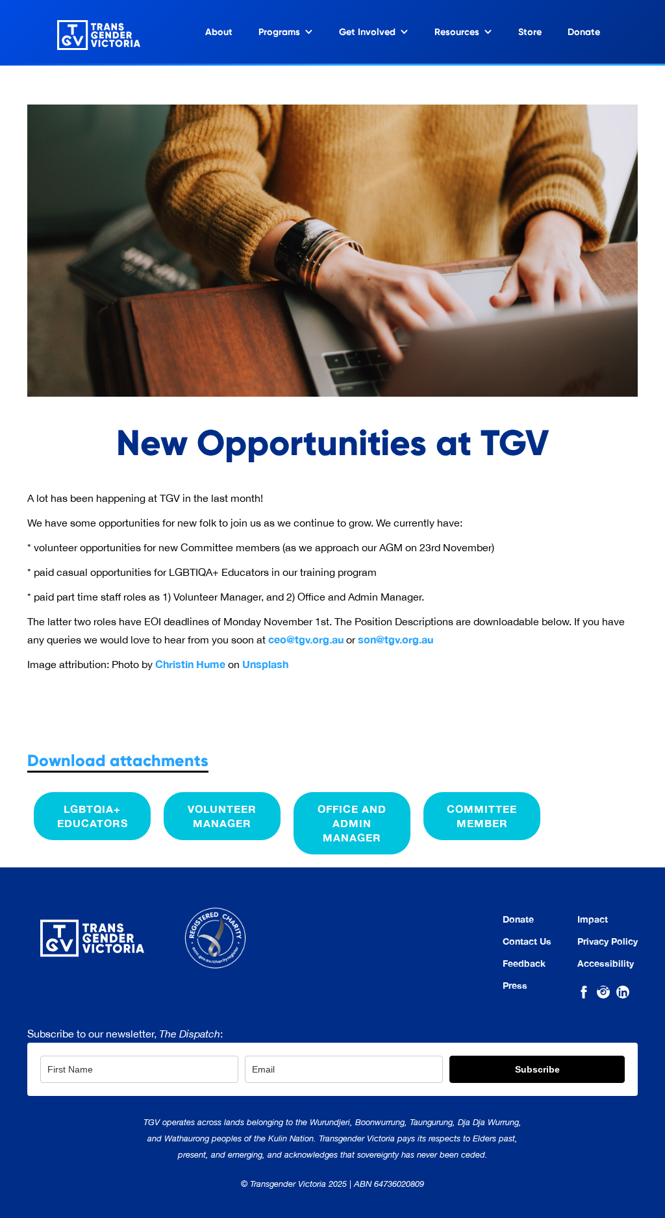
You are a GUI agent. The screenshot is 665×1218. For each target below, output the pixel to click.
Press (515, 985)
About (218, 32)
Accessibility (605, 963)
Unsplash (265, 664)
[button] (285, 32)
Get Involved (367, 32)
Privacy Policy (607, 941)
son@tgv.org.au (395, 639)
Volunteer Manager (222, 815)
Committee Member (482, 815)
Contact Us (527, 941)
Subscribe (537, 1069)
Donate (584, 32)
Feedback (524, 963)
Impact (592, 919)
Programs (279, 32)
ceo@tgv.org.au (306, 639)
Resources (456, 32)
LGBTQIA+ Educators (92, 815)
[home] (85, 32)
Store (530, 32)
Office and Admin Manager (352, 822)
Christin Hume (190, 664)
